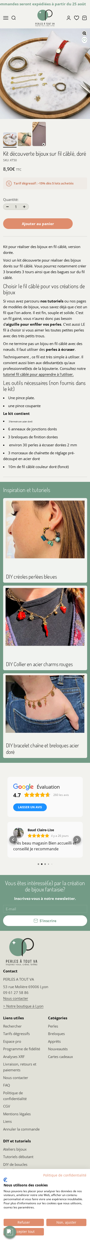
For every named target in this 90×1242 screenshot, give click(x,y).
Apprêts (54, 1041)
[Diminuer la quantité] (7, 207)
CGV (6, 1106)
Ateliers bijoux (15, 1149)
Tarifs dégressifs (16, 1033)
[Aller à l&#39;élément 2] (24, 139)
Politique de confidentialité (15, 1095)
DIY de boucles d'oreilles (15, 1167)
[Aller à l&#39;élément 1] (10, 139)
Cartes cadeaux (60, 1056)
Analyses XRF (14, 1056)
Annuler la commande (21, 1129)
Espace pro (12, 1041)
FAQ (6, 1085)
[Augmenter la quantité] (24, 207)
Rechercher (12, 1026)
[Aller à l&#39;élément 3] (39, 134)
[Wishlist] (76, 18)
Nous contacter (15, 998)
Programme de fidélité (21, 1048)
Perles (53, 1026)
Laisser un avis (30, 807)
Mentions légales (17, 1113)
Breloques (56, 1033)
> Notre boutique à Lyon (23, 1006)
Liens (7, 1121)
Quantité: (10, 199)
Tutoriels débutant (18, 1156)
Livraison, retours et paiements (19, 1067)
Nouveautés (58, 1048)
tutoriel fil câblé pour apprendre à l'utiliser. (38, 374)
